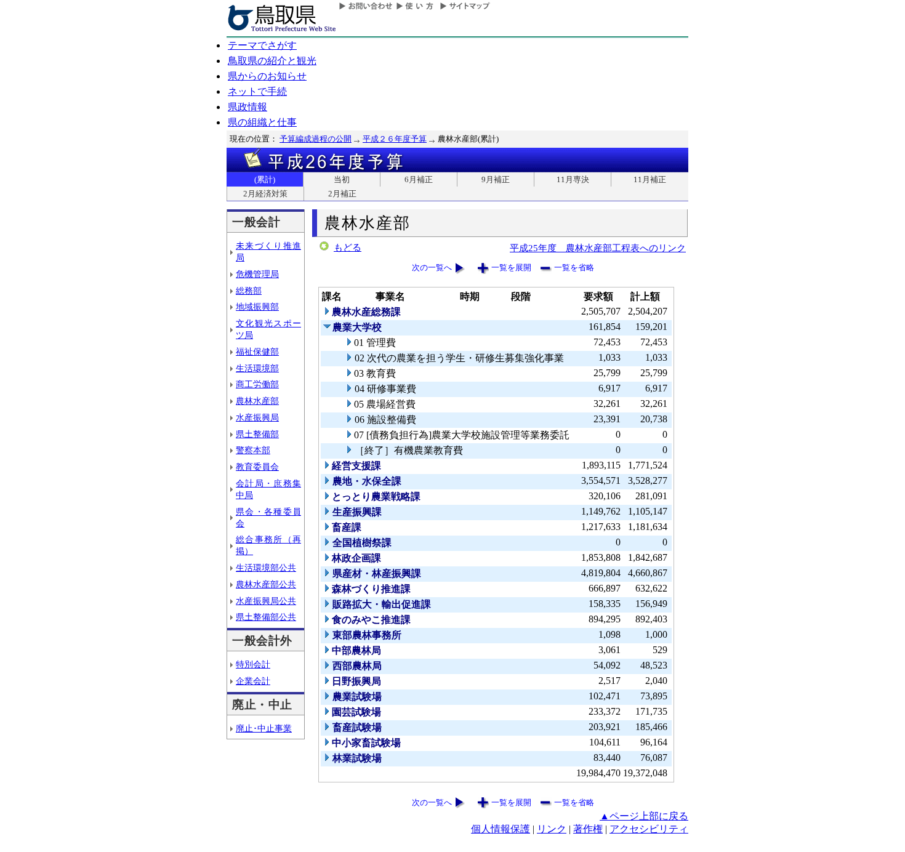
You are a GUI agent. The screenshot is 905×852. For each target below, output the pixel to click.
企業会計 (253, 681)
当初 (342, 179)
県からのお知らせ (267, 76)
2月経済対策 (265, 193)
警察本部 (253, 450)
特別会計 (253, 664)
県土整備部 (257, 434)
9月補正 (495, 179)
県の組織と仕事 (262, 122)
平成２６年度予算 (395, 138)
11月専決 (573, 179)
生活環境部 (257, 368)
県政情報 (247, 107)
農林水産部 (257, 401)
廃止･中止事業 (264, 728)
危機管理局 (257, 274)
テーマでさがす (262, 45)
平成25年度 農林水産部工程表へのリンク (598, 248)
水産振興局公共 (266, 601)
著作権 (588, 829)
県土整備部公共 (266, 617)
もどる (347, 247)
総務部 (249, 290)
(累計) (264, 179)
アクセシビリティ (648, 829)
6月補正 (418, 179)
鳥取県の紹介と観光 (272, 60)
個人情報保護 (500, 829)
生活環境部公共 (266, 568)
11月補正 (650, 179)
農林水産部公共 (266, 584)
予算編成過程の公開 (316, 138)
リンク (551, 829)
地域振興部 (257, 306)
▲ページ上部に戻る (644, 816)
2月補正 (342, 193)
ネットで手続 (257, 91)
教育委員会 (257, 467)
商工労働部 (257, 384)
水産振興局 (257, 417)
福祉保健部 (257, 351)
